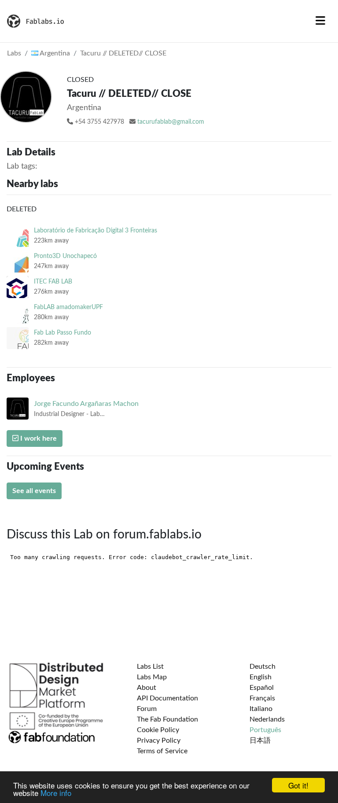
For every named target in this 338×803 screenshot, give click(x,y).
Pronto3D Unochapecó (65, 256)
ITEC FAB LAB (53, 281)
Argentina (54, 53)
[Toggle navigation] (320, 21)
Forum (147, 708)
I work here (37, 438)
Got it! (298, 785)
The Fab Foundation (167, 719)
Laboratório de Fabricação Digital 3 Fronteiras (95, 230)
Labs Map (152, 677)
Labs (14, 53)
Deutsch (263, 666)
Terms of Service (162, 751)
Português (265, 729)
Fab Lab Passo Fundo (62, 332)
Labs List (150, 666)
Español (262, 687)
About (146, 687)
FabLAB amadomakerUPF (68, 307)
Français (262, 698)
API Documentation (167, 698)
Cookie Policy (158, 729)
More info (55, 792)
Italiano (261, 708)
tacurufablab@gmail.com (170, 122)
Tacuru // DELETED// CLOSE (123, 53)
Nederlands (267, 719)
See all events (34, 490)
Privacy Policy (158, 740)
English (261, 677)
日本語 (260, 740)
